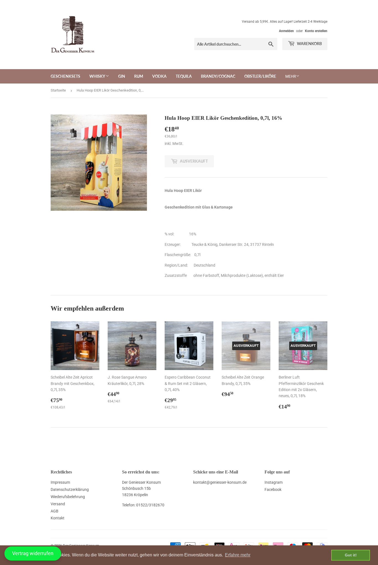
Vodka (159, 76)
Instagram (274, 482)
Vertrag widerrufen (32, 553)
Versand (58, 504)
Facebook (273, 489)
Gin (121, 76)
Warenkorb (309, 43)
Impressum (60, 482)
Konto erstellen (316, 31)
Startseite (58, 90)
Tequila (184, 76)
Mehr (290, 76)
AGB (54, 511)
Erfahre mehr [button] (237, 555)
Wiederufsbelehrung (68, 496)
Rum (138, 76)
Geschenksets (65, 76)
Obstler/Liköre (260, 76)
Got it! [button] (351, 555)
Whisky (97, 76)
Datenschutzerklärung (70, 489)
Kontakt (57, 518)
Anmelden (286, 31)
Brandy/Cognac (218, 76)
